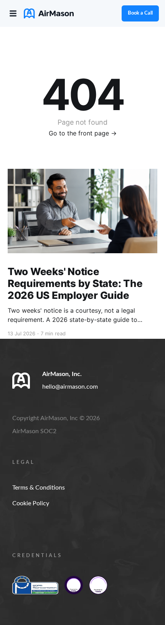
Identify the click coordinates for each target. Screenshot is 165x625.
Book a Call (140, 13)
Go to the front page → (83, 133)
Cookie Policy (30, 503)
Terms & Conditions (38, 488)
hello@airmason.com (70, 387)
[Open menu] (13, 13)
